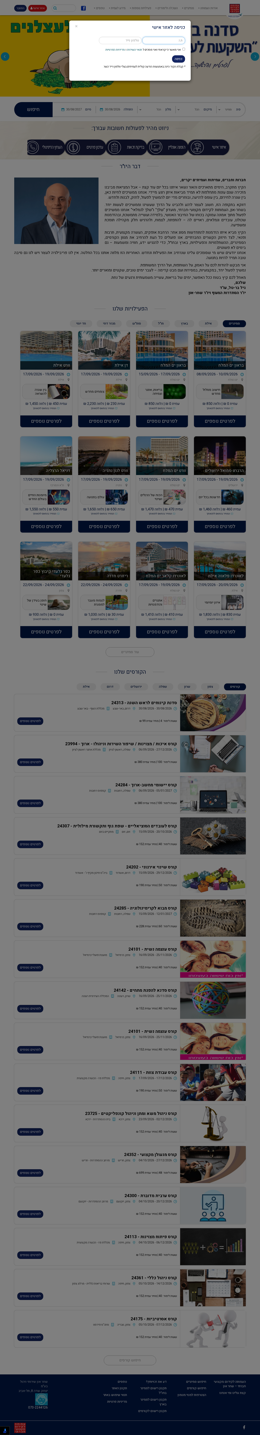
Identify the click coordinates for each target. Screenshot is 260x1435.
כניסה (178, 59)
